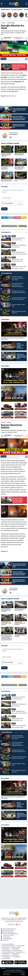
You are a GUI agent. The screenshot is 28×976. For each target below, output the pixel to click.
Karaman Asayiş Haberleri (8, 944)
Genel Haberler (6, 948)
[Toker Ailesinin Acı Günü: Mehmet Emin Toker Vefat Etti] (21, 162)
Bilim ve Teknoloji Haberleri (8, 945)
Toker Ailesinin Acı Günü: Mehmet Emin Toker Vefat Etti (20, 168)
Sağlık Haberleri (16, 953)
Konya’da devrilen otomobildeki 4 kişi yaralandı (18, 239)
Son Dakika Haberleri (8, 938)
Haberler (3, 22)
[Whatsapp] (19, 924)
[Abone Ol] (26, 59)
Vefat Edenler (11, 22)
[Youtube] (16, 924)
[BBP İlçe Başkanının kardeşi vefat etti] (21, 149)
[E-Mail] (10, 137)
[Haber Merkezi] (4, 135)
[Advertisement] (14, 894)
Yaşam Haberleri (6, 958)
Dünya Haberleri (21, 945)
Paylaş (4, 58)
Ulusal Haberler (16, 956)
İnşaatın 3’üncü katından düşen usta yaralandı (17, 260)
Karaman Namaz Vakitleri (8, 932)
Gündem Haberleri (6, 950)
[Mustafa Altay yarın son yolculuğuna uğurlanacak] (7, 162)
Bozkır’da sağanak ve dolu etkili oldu (19, 246)
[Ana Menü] (1, 3)
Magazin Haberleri (20, 952)
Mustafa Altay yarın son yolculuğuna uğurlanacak (7, 168)
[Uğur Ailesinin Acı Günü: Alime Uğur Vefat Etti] (7, 175)
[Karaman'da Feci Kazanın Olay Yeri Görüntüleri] (21, 414)
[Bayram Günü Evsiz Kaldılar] (14, 446)
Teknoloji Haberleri (6, 956)
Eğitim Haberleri (6, 947)
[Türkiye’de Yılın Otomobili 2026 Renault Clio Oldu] (7, 406)
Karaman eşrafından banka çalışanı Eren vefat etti (6, 155)
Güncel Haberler (16, 948)
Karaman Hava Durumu (8, 930)
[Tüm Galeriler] (26, 366)
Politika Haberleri (6, 953)
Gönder (4, 208)
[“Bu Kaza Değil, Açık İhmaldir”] (7, 414)
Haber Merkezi (13, 134)
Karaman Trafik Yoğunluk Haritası (10, 933)
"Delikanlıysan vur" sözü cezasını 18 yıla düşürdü (19, 253)
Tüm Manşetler (6, 936)
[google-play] (20, 962)
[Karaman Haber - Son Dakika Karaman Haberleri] (14, 4)
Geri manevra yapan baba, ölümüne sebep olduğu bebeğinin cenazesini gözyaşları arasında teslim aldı (19, 267)
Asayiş (13, 243)
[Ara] (26, 3)
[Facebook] (9, 924)
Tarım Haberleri (14, 955)
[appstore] (7, 962)
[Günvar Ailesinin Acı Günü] (21, 175)
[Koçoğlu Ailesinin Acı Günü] (14, 49)
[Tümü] (26, 232)
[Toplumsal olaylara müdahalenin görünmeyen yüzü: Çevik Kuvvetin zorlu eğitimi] (14, 393)
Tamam (23, 974)
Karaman (18, 81)
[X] (11, 924)
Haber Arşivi (6, 940)
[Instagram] (14, 924)
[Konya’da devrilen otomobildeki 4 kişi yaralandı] (7, 604)
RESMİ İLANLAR (5, 9)
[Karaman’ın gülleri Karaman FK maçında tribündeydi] (21, 406)
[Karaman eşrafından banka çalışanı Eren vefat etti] (7, 149)
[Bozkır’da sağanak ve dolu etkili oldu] (21, 604)
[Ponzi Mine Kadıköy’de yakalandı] (21, 630)
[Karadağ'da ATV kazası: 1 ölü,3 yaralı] (14, 376)
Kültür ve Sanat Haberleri (8, 952)
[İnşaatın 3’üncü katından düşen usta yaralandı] (21, 617)
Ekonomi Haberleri (16, 947)
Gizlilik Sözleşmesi (16, 974)
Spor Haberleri (5, 955)
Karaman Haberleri (16, 9)
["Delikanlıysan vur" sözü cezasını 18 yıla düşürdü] (7, 617)
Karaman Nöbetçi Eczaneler (9, 928)
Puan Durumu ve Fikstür (8, 935)
